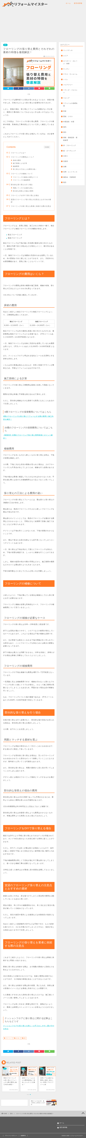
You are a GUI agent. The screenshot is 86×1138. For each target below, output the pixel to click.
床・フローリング (69, 145)
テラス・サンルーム (70, 74)
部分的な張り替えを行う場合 (22, 184)
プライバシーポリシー (11, 1135)
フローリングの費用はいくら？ (22, 157)
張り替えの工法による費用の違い (24, 169)
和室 (64, 111)
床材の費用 (17, 160)
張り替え (17, 1038)
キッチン (66, 69)
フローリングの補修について (22, 174)
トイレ (65, 79)
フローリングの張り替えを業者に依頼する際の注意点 (31, 206)
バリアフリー (68, 85)
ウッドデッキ (68, 50)
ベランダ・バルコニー (70, 91)
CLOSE (47, 147)
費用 (24, 1038)
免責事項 (23, 1135)
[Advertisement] (43, 24)
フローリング (8, 1038)
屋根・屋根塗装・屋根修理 (70, 139)
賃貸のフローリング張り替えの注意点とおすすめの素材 (31, 201)
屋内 (5, 45)
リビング (66, 98)
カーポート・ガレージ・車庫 (70, 62)
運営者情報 (78, 3)
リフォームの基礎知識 (70, 104)
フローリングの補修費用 (21, 180)
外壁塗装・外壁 (68, 121)
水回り (65, 156)
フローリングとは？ (18, 153)
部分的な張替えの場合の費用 (23, 191)
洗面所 (65, 161)
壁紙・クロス (68, 116)
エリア (65, 56)
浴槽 (64, 166)
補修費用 (16, 166)
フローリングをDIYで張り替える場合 (25, 195)
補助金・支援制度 (69, 177)
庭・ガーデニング (69, 151)
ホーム (68, 3)
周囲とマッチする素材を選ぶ (23, 188)
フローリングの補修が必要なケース (25, 177)
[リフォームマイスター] (24, 6)
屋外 (64, 132)
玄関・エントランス (70, 172)
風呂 (64, 182)
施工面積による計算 (20, 163)
